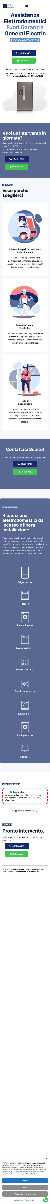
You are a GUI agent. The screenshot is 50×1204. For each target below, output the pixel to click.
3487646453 (25, 53)
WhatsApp (25, 60)
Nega (25, 1187)
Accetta (25, 1181)
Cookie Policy (19, 1200)
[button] (46, 1158)
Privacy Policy (30, 1200)
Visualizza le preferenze (25, 1194)
